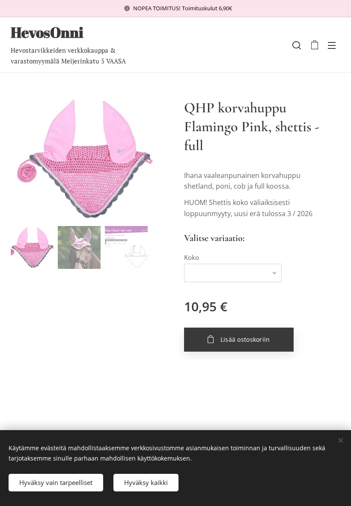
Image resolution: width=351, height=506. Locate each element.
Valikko (331, 45)
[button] (296, 45)
